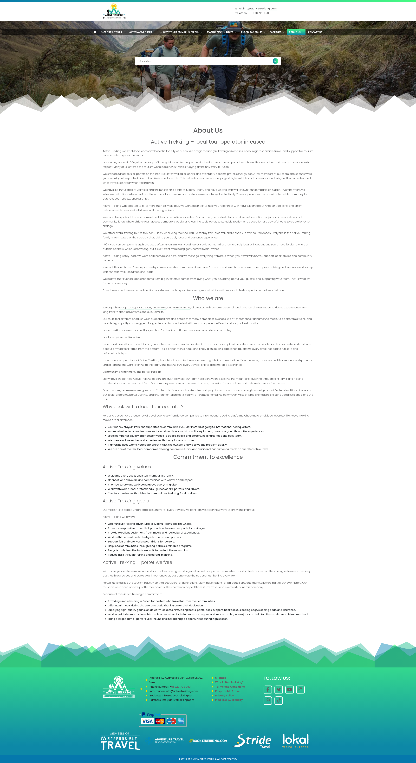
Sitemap (220, 678)
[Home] (95, 32)
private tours (143, 307)
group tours (126, 307)
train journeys (181, 307)
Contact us (315, 32)
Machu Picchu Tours (220, 32)
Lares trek (219, 233)
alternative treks (257, 449)
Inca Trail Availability (229, 700)
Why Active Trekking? (229, 682)
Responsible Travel (227, 691)
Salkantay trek (204, 233)
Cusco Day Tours (251, 32)
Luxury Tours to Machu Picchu (179, 32)
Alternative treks (140, 32)
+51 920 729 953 (258, 13)
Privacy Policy (224, 695)
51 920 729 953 (181, 687)
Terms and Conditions (230, 687)
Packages (275, 32)
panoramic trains (295, 319)
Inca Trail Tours (111, 32)
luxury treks (159, 307)
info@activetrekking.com (260, 8)
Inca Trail (188, 233)
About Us (295, 32)
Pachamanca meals (264, 319)
